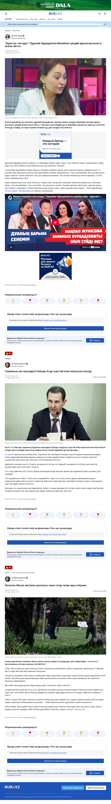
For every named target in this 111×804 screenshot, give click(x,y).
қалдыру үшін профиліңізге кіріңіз (54, 320)
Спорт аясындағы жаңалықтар (23, 573)
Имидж (60, 19)
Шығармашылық (22, 19)
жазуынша (32, 690)
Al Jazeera (9, 454)
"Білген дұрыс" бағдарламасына (19, 191)
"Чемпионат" (92, 661)
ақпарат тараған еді (76, 709)
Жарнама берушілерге (96, 788)
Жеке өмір (33, 19)
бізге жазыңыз (30, 285)
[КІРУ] (105, 14)
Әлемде (8, 359)
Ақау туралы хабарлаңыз (72, 788)
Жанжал (42, 19)
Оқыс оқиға (51, 19)
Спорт (7, 573)
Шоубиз (8, 19)
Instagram (96, 340)
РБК (7, 478)
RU (100, 14)
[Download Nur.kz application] (55, 5)
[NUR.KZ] (55, 13)
